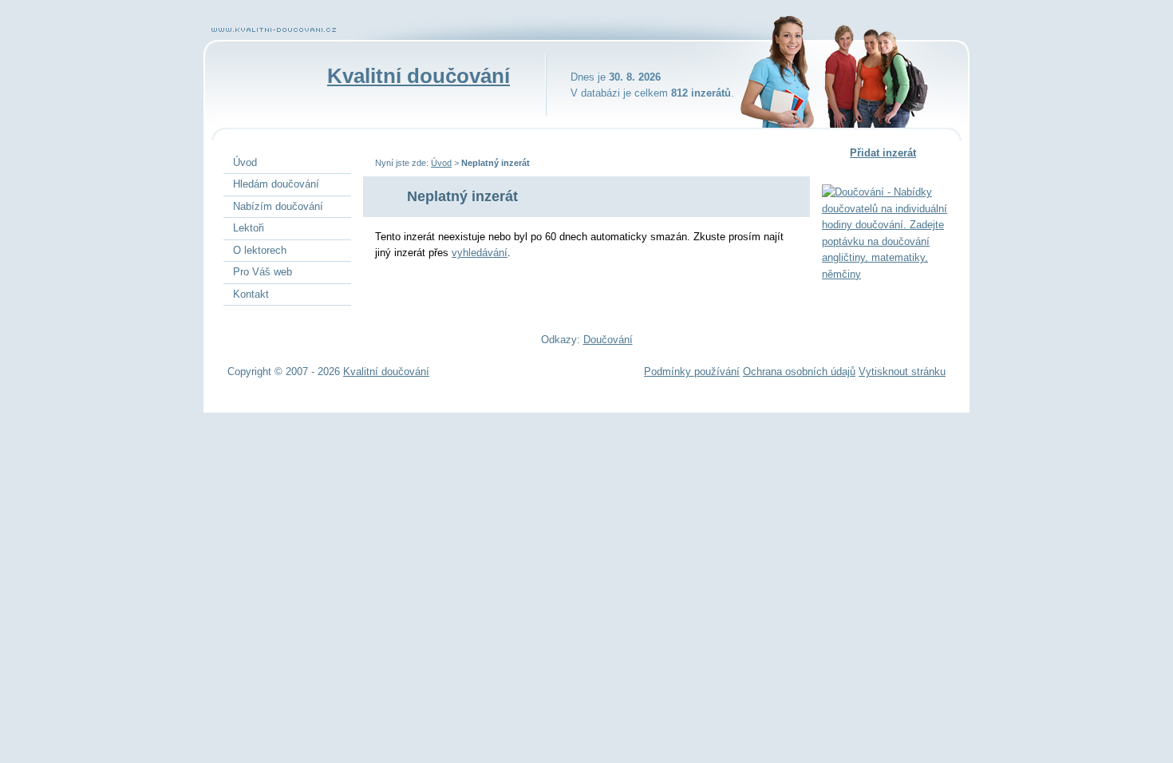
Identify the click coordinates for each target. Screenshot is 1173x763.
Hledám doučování (276, 184)
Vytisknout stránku (902, 372)
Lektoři (248, 228)
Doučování (608, 340)
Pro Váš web (262, 272)
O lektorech (259, 250)
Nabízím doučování (278, 206)
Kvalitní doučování (418, 76)
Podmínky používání (692, 372)
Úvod (441, 163)
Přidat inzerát (883, 153)
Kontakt (251, 294)
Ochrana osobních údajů (799, 372)
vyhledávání (480, 253)
